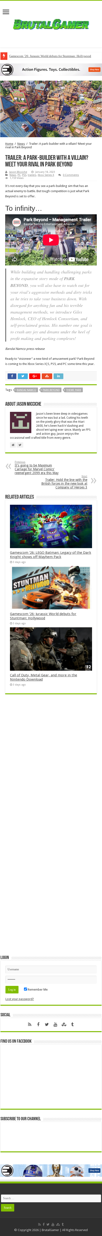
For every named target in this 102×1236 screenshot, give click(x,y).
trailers (32, 175)
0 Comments (71, 175)
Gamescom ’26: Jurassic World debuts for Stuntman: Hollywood (50, 56)
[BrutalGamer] (51, 23)
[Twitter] (47, 1024)
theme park (73, 390)
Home (9, 143)
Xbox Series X (46, 175)
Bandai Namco (26, 390)
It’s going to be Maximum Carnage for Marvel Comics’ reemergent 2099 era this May (37, 467)
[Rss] (29, 1024)
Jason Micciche (18, 172)
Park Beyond (51, 390)
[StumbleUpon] (64, 1024)
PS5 (24, 175)
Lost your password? (19, 999)
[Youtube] (55, 1024)
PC (19, 175)
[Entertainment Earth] (51, 69)
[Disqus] (51, 766)
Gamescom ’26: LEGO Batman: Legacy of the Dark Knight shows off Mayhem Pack (50, 554)
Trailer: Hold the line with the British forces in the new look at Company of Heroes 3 (64, 482)
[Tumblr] (72, 1024)
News (21, 143)
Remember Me (37, 989)
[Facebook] (38, 1024)
